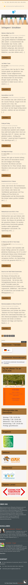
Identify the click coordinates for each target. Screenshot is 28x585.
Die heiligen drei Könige (6, 151)
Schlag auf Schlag (5, 123)
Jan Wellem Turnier (5, 63)
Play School (20, 583)
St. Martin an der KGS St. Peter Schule (10, 242)
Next (13, 335)
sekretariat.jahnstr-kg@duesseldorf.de (15, 6)
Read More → (6, 57)
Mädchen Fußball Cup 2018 (7, 33)
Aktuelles (22, 65)
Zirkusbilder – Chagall (11, 543)
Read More (2, 539)
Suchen (3, 340)
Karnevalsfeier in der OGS (7, 95)
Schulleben (22, 35)
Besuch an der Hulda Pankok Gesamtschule (11, 271)
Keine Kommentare (14, 35)
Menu (3, 16)
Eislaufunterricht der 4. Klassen (8, 181)
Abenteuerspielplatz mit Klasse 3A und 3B (11, 304)
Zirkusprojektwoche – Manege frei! (14, 529)
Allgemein (23, 153)
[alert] (14, 362)
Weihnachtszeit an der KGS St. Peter (10, 211)
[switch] (25, 582)
